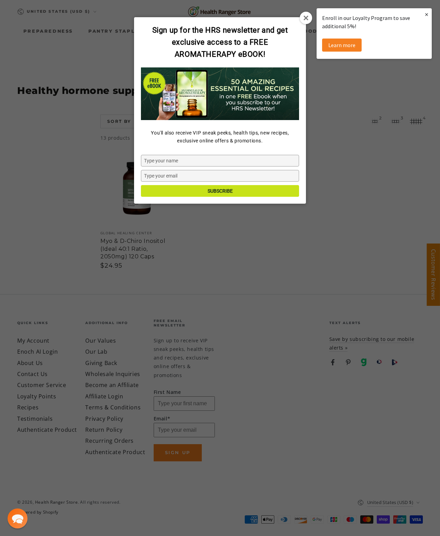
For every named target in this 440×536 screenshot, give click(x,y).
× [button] (426, 14)
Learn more (341, 45)
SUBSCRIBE (220, 191)
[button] (18, 518)
